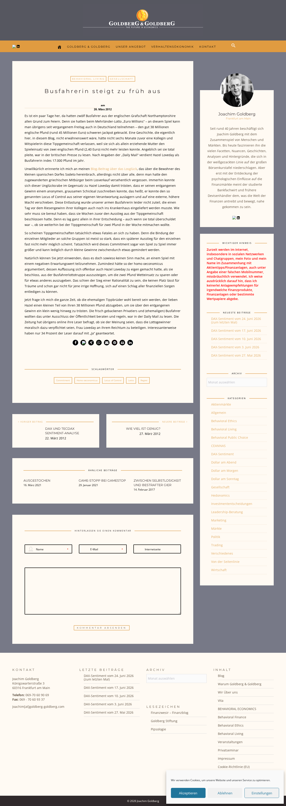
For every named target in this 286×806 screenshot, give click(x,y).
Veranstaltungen (230, 742)
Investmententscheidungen (231, 504)
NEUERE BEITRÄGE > (175, 421)
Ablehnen (225, 793)
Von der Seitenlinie (225, 561)
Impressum (226, 758)
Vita (220, 700)
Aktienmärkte (221, 404)
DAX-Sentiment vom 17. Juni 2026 (236, 330)
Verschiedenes (222, 553)
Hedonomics (220, 495)
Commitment (63, 380)
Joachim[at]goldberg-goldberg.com (38, 706)
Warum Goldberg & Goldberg (239, 684)
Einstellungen (262, 793)
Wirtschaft (219, 570)
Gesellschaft (121, 78)
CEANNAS (218, 446)
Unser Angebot (131, 46)
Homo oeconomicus (87, 380)
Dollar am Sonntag (225, 479)
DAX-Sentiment (222, 454)
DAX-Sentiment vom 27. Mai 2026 (236, 355)
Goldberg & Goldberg (88, 46)
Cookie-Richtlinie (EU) (234, 767)
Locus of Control (113, 380)
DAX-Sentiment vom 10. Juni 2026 (236, 339)
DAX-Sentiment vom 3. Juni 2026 (235, 347)
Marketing (218, 520)
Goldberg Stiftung (164, 721)
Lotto (131, 380)
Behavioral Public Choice (229, 437)
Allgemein (218, 412)
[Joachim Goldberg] (143, 19)
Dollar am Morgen (224, 470)
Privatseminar (228, 750)
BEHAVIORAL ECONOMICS (237, 709)
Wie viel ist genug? (143, 429)
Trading (217, 545)
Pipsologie (158, 729)
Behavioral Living (88, 78)
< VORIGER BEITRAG (30, 421)
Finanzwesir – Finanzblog (169, 712)
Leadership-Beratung (227, 512)
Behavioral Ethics (224, 421)
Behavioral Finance (232, 717)
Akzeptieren (188, 793)
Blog (221, 676)
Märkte (216, 528)
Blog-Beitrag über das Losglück (114, 169)
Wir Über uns (228, 692)
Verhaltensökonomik (172, 46)
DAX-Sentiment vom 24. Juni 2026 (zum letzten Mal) (236, 320)
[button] (234, 49)
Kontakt (207, 46)
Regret (144, 380)
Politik (215, 537)
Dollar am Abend (223, 462)
